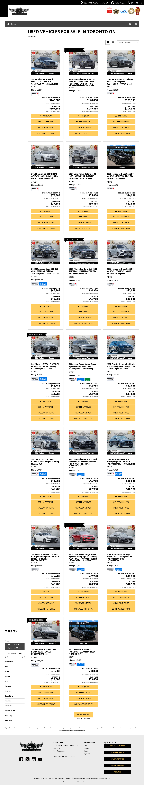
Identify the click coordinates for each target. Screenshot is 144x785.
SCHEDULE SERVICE (117, 752)
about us (117, 772)
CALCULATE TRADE (117, 759)
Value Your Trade (46, 127)
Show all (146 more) (83, 719)
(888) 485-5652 (63, 756)
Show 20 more (83, 715)
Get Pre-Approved (45, 121)
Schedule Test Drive (46, 133)
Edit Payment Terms (15, 654)
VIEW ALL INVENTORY (117, 746)
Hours (73, 756)
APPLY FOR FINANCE (117, 765)
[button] (45, 116)
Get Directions (59, 751)
